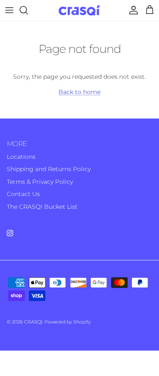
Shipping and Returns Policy (49, 169)
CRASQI (33, 322)
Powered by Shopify (68, 322)
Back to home (79, 92)
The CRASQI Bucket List (42, 206)
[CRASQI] (79, 10)
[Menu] (9, 10)
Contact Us (23, 194)
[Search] (28, 10)
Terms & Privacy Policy (40, 181)
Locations (21, 156)
